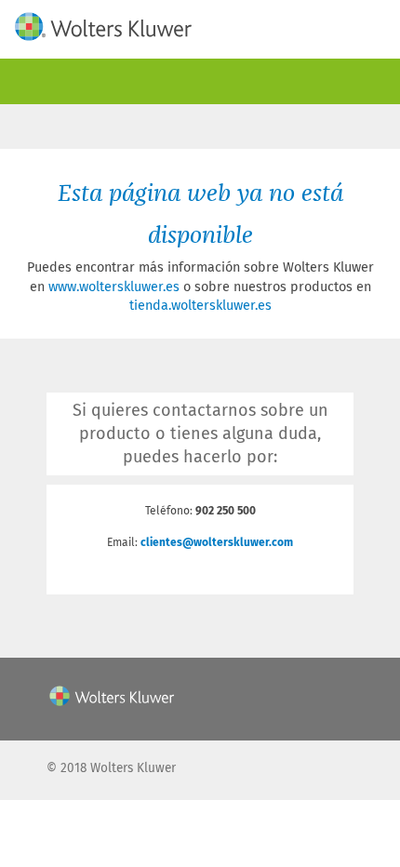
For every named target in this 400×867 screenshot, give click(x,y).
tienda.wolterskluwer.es (200, 305)
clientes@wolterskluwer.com (216, 542)
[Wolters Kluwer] (103, 29)
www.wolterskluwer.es (114, 287)
